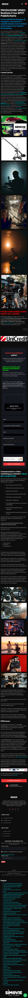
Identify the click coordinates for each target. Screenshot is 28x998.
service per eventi (7, 900)
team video (6, 927)
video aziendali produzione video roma (12, 883)
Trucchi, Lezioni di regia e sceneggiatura (12, 885)
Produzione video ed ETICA (9, 913)
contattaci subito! (8, 323)
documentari (17, 40)
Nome (4, 419)
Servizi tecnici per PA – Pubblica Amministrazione (15, 944)
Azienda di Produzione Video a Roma (12, 886)
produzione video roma (8, 935)
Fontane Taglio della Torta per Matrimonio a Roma (15, 892)
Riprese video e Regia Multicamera (11, 930)
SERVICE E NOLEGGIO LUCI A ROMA (11, 970)
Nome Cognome (5, 846)
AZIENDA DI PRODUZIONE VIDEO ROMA (12, 958)
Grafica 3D (20, 105)
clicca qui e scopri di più (14, 475)
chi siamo (5, 983)
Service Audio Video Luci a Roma (11, 985)
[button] (22, 4)
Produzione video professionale (10, 902)
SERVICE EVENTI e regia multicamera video (13, 933)
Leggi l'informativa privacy (7, 854)
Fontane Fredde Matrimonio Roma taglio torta (14, 950)
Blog (4, 891)
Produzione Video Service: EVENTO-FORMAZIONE (15, 952)
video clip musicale (7, 974)
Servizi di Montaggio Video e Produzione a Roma (14, 977)
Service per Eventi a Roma (9, 939)
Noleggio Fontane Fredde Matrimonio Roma (13, 894)
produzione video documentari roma (12, 911)
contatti (5, 978)
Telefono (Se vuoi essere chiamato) (12, 425)
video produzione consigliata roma (11, 975)
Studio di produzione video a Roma (11, 925)
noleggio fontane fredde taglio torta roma (13, 936)
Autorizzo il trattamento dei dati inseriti (13, 851)
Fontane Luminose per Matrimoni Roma (12, 972)
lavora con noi (6, 969)
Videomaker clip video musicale (10, 949)
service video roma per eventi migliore (12, 903)
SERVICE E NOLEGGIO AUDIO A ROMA (12, 896)
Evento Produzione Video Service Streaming (13, 931)
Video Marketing (7, 938)
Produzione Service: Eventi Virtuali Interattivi (13, 921)
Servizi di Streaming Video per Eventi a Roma (14, 928)
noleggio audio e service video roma (12, 889)
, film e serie (23, 40)
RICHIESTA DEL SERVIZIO (8, 438)
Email (4, 432)
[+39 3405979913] (7, 785)
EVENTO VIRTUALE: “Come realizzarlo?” (12, 919)
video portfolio (6, 967)
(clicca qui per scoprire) (21, 757)
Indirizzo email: (5, 855)
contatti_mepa (7, 888)
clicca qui (15, 775)
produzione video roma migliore (10, 953)
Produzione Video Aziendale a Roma (12, 917)
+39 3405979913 (13, 785)
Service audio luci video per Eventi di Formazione (15, 960)
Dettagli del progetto (9, 444)
